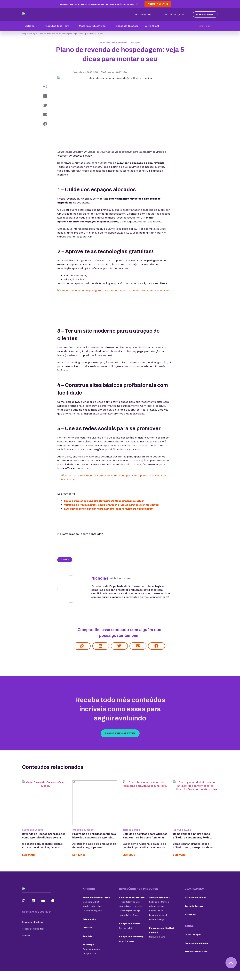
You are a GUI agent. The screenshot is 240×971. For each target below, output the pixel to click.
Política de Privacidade (33, 929)
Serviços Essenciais (159, 897)
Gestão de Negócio (92, 911)
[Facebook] (53, 901)
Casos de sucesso (32, 830)
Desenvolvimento (91, 949)
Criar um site (89, 919)
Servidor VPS (125, 928)
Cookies (26, 936)
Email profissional (158, 915)
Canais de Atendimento (196, 943)
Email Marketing (126, 941)
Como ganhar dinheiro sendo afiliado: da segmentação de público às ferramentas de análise (194, 838)
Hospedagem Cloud (128, 915)
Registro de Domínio (159, 902)
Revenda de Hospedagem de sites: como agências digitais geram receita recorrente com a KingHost (44, 838)
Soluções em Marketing (131, 936)
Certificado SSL (157, 911)
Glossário (87, 928)
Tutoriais (87, 936)
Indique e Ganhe (157, 937)
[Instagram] (23, 901)
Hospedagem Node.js (129, 911)
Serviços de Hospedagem (132, 897)
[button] (31, 26)
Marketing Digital (91, 902)
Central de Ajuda (193, 935)
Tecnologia (88, 945)
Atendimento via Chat (196, 952)
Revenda (135, 42)
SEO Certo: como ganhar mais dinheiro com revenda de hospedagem (108, 508)
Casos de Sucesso (194, 906)
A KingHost (190, 914)
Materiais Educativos (195, 897)
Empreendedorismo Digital (96, 897)
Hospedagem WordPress (131, 906)
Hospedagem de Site (129, 902)
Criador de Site (156, 906)
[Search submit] (216, 26)
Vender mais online (92, 906)
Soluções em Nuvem (129, 923)
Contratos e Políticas (32, 922)
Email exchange (156, 919)
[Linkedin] (33, 901)
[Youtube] (43, 901)
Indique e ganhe (132, 830)
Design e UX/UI (90, 953)
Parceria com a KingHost (114, 42)
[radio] (112, 534)
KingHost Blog (28, 34)
